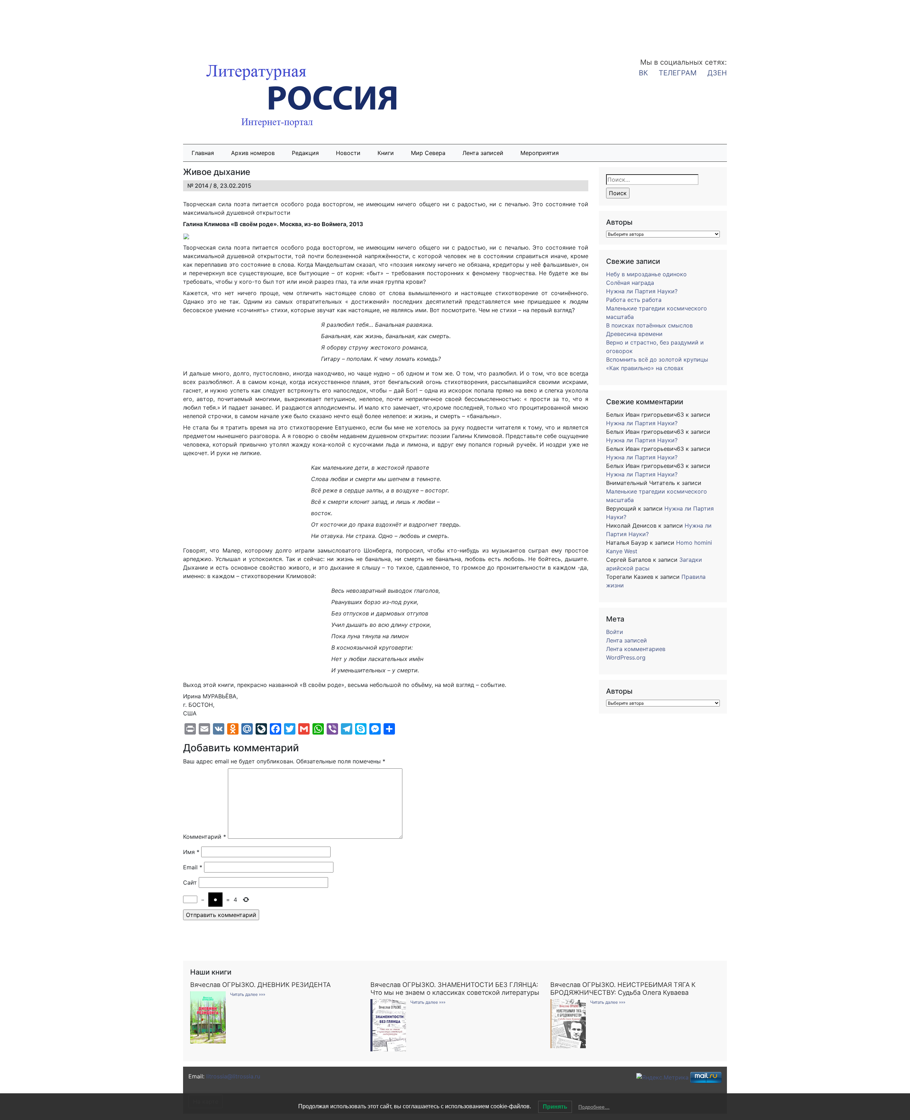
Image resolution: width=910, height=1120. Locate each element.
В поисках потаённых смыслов (649, 325)
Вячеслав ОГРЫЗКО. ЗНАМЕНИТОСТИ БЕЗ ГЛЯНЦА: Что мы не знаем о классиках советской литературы (454, 988)
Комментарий (204, 836)
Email (192, 867)
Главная (203, 152)
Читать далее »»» (247, 994)
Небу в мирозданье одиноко (646, 274)
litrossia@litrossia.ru (233, 1076)
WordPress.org (626, 657)
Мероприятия (539, 152)
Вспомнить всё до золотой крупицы (657, 359)
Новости (348, 152)
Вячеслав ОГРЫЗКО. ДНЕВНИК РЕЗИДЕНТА (260, 984)
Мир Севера (428, 152)
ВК (643, 73)
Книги (386, 152)
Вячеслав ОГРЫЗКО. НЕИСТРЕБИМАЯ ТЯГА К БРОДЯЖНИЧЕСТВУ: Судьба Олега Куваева (623, 988)
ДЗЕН (717, 73)
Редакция (305, 152)
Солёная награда (630, 282)
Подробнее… (594, 1107)
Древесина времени (634, 333)
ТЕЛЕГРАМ (678, 73)
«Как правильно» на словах (645, 368)
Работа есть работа (634, 299)
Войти (614, 631)
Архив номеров (253, 152)
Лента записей (482, 152)
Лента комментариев (635, 648)
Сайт (190, 882)
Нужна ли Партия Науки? (642, 291)
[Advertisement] (57, 24)
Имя (191, 851)
